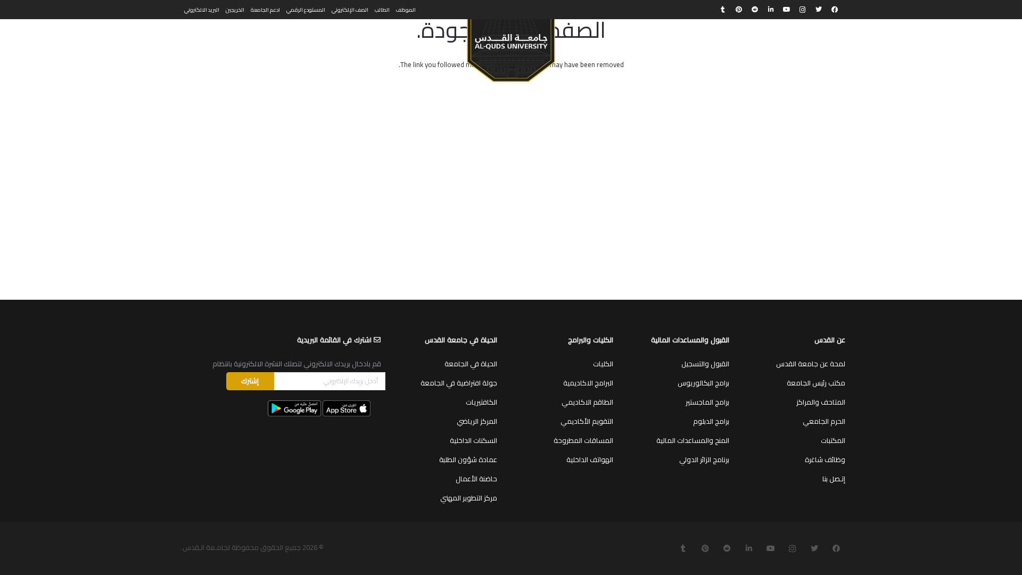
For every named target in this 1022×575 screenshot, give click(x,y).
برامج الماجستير (707, 402)
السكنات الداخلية (473, 440)
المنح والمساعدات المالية (692, 440)
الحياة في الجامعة (470, 363)
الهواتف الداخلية (589, 459)
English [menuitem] (194, 40)
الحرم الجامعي (824, 421)
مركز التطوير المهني (468, 497)
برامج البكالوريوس (703, 382)
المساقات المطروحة (583, 440)
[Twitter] (818, 9)
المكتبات (833, 440)
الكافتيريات (481, 402)
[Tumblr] (722, 9)
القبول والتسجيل (705, 363)
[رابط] (511, 46)
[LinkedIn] (770, 9)
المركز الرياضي (477, 421)
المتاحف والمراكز (820, 402)
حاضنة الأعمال (476, 478)
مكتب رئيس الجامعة (816, 382)
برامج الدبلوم (711, 421)
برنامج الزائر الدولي (704, 459)
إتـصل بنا (833, 478)
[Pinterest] (738, 9)
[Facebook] (834, 9)
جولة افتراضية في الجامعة (459, 382)
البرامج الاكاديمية (588, 382)
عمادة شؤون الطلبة (468, 459)
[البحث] (219, 41)
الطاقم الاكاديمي (587, 402)
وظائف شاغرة (825, 459)
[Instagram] (802, 9)
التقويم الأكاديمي (587, 421)
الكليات (603, 363)
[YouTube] (786, 9)
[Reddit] (754, 9)
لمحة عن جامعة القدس (810, 363)
